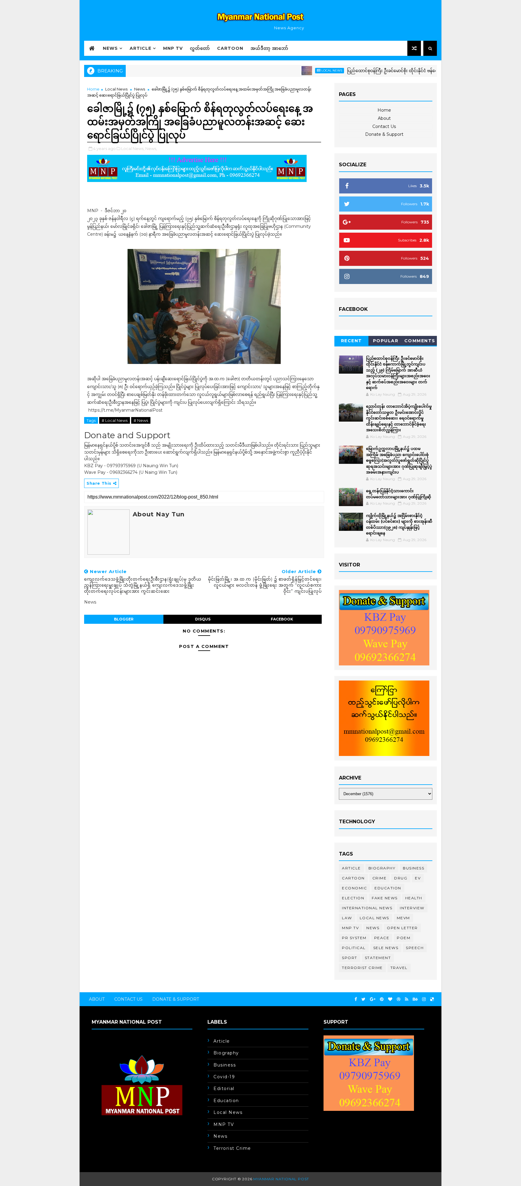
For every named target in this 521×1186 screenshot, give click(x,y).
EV (418, 878)
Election (353, 898)
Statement (378, 957)
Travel (399, 967)
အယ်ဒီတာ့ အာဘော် (269, 48)
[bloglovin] (390, 999)
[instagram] (424, 999)
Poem (403, 938)
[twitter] (363, 999)
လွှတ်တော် (200, 48)
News (110, 48)
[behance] (415, 999)
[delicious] (432, 999)
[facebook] (355, 999)
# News (141, 420)
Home (93, 89)
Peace (382, 938)
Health (413, 898)
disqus (202, 619)
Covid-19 (224, 1076)
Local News (307, 70)
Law (347, 918)
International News (367, 908)
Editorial (224, 1088)
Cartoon (230, 48)
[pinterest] (381, 999)
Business (413, 868)
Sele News (386, 947)
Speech (415, 947)
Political (354, 947)
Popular (386, 340)
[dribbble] (398, 999)
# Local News (115, 420)
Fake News (385, 898)
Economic (354, 888)
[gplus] (372, 999)
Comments (419, 340)
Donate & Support (384, 134)
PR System (354, 938)
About (384, 118)
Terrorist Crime (362, 967)
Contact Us (384, 126)
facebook (282, 619)
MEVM (403, 918)
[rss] (406, 999)
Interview (412, 908)
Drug (400, 878)
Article (140, 48)
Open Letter (402, 928)
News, (151, 148)
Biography (382, 868)
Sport (349, 957)
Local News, (132, 148)
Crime (379, 878)
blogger (124, 619)
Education (387, 888)
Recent (351, 340)
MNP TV (173, 48)
